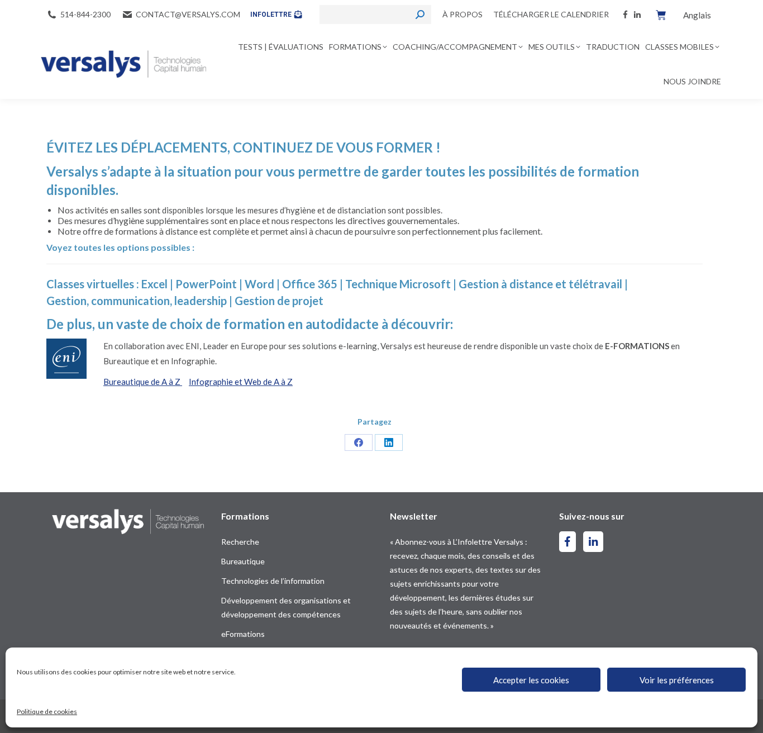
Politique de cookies (47, 711)
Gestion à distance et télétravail (540, 284)
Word (259, 284)
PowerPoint (206, 284)
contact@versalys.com (188, 14)
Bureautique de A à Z (142, 382)
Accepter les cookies (531, 680)
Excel (154, 284)
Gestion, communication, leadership (137, 300)
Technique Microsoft (398, 284)
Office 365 (311, 284)
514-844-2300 (85, 14)
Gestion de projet (279, 300)
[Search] (420, 14)
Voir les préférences (677, 680)
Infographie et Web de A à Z (241, 382)
